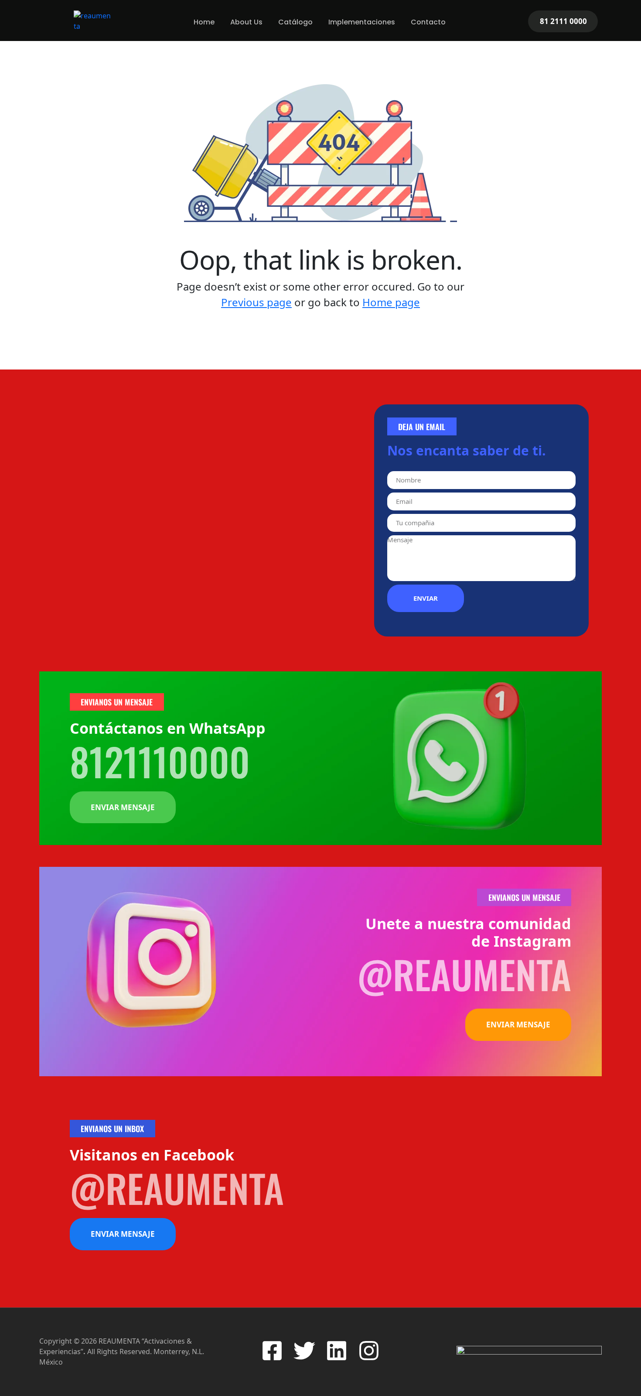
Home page (391, 302)
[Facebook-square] (272, 1351)
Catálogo (295, 22)
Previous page (256, 302)
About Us (246, 22)
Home (204, 22)
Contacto (428, 22)
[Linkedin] (337, 1351)
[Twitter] (304, 1351)
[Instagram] (369, 1351)
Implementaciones (361, 22)
